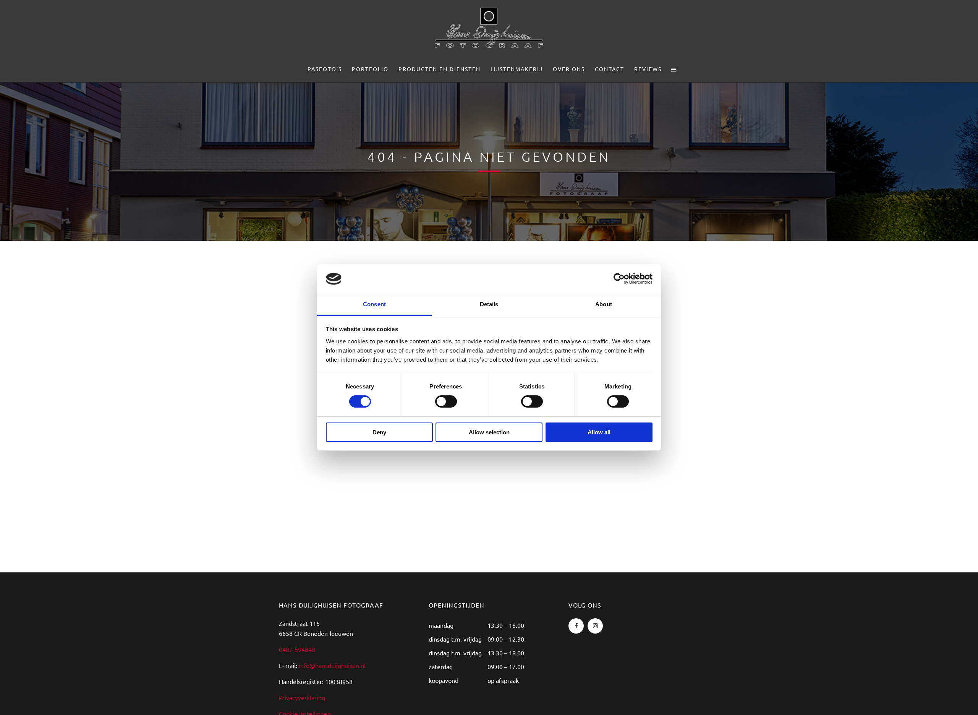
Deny (379, 432)
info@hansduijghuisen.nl (332, 665)
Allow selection (489, 432)
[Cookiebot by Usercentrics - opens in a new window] (619, 278)
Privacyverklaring (302, 697)
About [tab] (603, 304)
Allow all (599, 432)
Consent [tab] (374, 304)
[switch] (446, 401)
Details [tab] (489, 304)
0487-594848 (297, 649)
